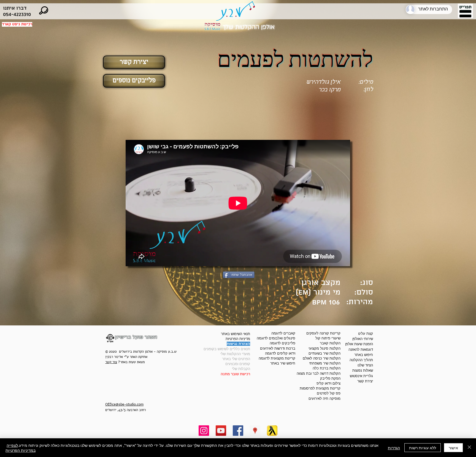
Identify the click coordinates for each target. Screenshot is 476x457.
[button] (465, 11)
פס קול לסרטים (328, 393)
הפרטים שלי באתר (236, 359)
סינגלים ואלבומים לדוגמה (276, 338)
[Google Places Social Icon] (255, 430)
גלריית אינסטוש (361, 376)
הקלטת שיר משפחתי (324, 363)
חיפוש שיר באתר (282, 363)
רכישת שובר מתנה (235, 374)
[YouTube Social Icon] (221, 430)
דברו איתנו (14, 8)
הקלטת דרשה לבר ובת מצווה (318, 373)
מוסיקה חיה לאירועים (324, 398)
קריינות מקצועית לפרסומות (320, 388)
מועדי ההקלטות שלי (235, 354)
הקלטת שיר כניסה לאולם (321, 358)
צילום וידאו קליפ (328, 383)
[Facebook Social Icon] (238, 430)
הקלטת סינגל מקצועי (324, 348)
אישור (453, 447)
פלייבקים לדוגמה (282, 343)
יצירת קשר (365, 381)
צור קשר (111, 362)
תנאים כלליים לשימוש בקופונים (227, 349)
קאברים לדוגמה (283, 333)
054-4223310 (17, 14)
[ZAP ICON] (272, 430)
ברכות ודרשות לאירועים (277, 348)
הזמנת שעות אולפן (359, 344)
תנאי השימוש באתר (235, 334)
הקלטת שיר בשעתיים (324, 353)
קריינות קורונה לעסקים (323, 333)
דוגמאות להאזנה (360, 349)
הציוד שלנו (365, 365)
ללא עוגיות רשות (422, 447)
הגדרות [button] (394, 447)
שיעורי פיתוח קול (327, 338)
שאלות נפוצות (362, 370)
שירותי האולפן (362, 339)
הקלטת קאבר (330, 343)
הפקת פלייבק (330, 378)
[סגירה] (469, 448)
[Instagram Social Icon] (204, 430)
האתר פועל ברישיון (136, 337)
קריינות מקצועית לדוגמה (277, 358)
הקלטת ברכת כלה (326, 368)
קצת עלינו (365, 333)
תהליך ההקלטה (361, 360)
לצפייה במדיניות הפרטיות (21, 447)
